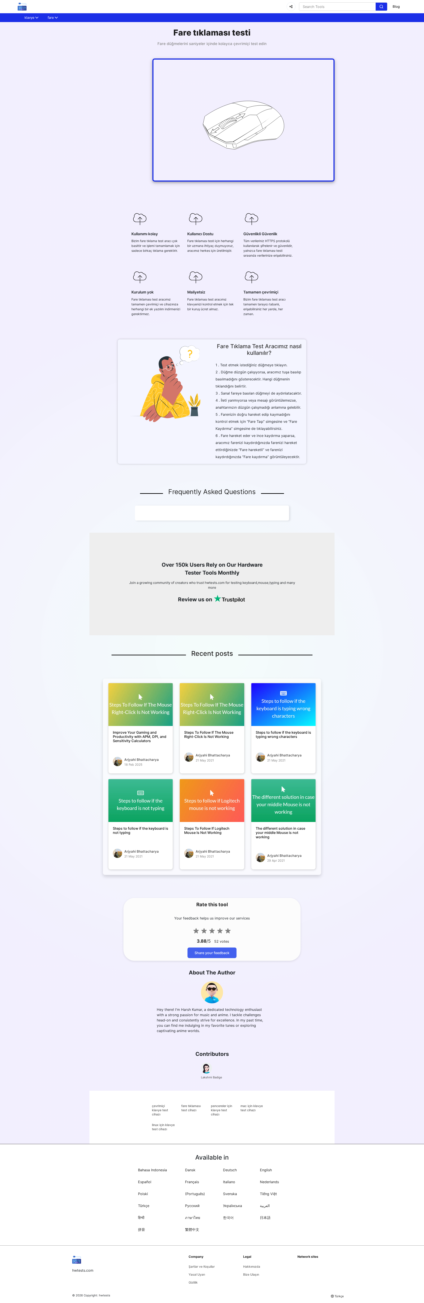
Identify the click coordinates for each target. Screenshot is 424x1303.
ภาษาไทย (192, 1217)
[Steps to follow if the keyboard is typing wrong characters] (283, 704)
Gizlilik (193, 1282)
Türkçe (143, 1205)
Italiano (229, 1182)
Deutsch (230, 1170)
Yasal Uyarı (197, 1274)
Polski (143, 1194)
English (266, 1170)
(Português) (195, 1194)
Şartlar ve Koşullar (202, 1266)
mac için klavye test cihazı (251, 1108)
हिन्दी (141, 1217)
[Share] (291, 6)
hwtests (104, 1295)
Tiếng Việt (268, 1194)
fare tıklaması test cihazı (191, 1108)
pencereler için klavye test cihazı (221, 1110)
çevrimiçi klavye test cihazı (160, 1110)
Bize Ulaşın (251, 1274)
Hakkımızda (251, 1266)
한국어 (228, 1217)
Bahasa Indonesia (152, 1170)
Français (192, 1182)
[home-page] (22, 6)
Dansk (190, 1170)
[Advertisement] (26, 106)
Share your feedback (212, 953)
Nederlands (269, 1182)
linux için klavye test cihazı (163, 1127)
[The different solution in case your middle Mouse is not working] (283, 800)
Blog (396, 6)
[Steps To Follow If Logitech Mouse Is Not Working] (212, 800)
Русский (192, 1205)
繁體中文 (192, 1229)
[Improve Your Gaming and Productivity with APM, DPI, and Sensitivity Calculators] (140, 704)
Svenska (230, 1194)
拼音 (141, 1229)
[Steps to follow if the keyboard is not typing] (140, 800)
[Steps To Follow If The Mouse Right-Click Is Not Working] (212, 704)
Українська (232, 1205)
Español (144, 1182)
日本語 (265, 1217)
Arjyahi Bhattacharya (141, 760)
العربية (265, 1205)
